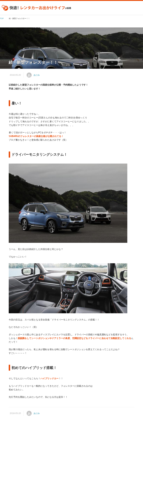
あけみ (36, 75)
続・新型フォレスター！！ (33, 62)
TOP (2, 18)
